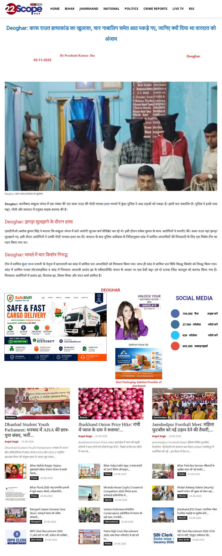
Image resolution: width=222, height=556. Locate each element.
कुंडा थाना (28, 264)
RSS (191, 9)
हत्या (107, 204)
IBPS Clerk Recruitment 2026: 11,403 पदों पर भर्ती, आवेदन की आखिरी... (49, 533)
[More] (150, 71)
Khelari (182, 496)
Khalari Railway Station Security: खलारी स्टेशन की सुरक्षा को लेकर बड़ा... (195, 489)
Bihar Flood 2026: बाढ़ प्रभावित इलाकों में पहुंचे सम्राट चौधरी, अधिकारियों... (49, 489)
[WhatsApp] (130, 71)
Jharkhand (89, 9)
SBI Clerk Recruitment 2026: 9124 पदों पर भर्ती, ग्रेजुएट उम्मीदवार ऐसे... (196, 533)
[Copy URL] (139, 71)
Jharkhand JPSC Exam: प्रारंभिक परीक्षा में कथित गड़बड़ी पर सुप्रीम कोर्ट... (197, 511)
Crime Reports (155, 9)
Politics (131, 9)
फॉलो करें (213, 324)
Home (55, 9)
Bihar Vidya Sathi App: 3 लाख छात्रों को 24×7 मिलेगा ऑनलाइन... (123, 467)
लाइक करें (212, 313)
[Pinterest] (120, 71)
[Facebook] (100, 71)
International (111, 521)
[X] (110, 71)
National (111, 9)
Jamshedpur (160, 417)
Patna (34, 478)
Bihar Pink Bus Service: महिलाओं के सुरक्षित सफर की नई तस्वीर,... (195, 467)
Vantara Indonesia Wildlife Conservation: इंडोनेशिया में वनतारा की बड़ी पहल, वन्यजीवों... (123, 513)
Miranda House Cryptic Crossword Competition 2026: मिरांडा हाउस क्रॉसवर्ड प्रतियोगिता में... (123, 491)
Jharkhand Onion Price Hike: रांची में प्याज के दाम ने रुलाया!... (109, 427)
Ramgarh (36, 521)
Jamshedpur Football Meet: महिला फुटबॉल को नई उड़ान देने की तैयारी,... (183, 427)
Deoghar (193, 56)
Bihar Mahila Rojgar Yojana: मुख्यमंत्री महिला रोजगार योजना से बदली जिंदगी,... (48, 469)
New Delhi (36, 539)
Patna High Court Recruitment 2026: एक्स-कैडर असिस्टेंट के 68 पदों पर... (121, 535)
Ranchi (83, 417)
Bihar (69, 9)
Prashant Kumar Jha (80, 55)
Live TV (178, 9)
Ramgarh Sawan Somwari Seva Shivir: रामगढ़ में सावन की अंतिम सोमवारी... (47, 513)
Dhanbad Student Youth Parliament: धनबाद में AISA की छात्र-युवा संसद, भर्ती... (37, 430)
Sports (108, 500)
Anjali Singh (11, 441)
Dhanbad (10, 417)
